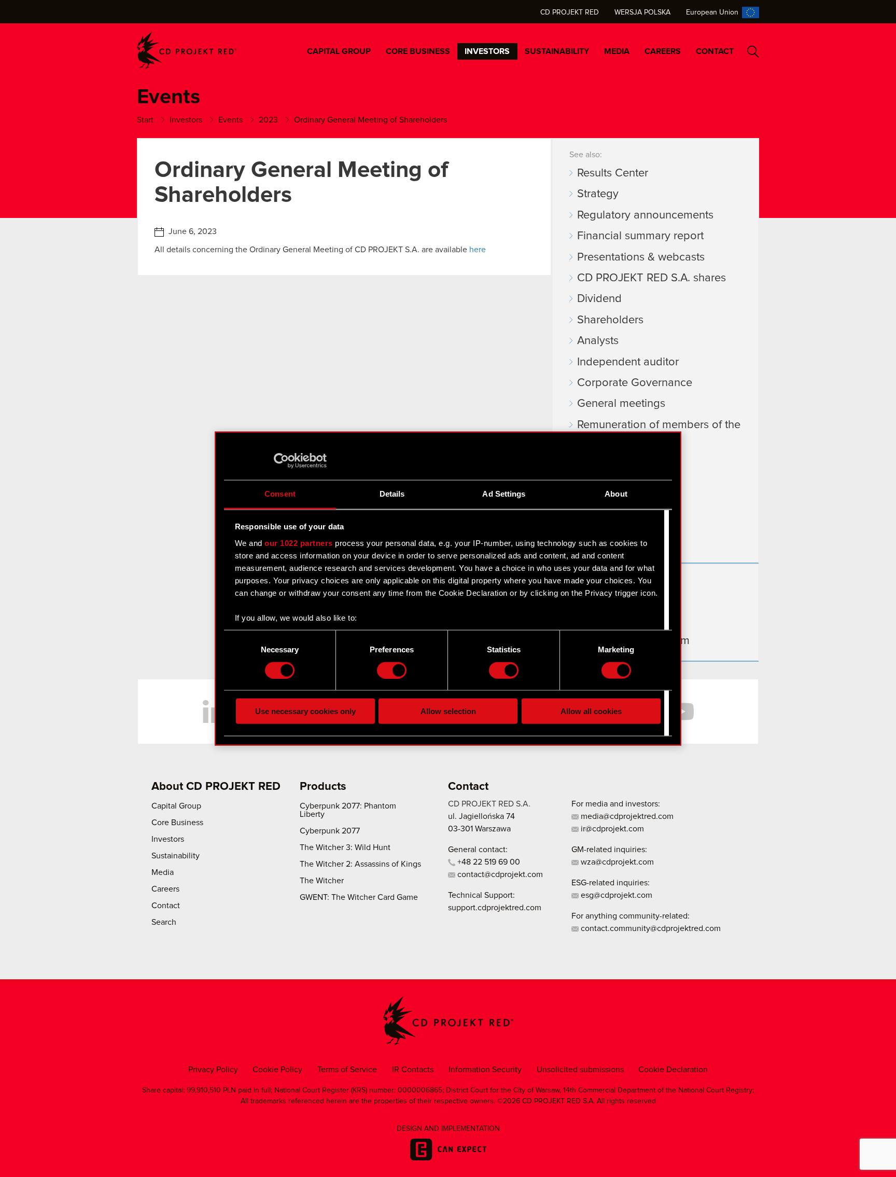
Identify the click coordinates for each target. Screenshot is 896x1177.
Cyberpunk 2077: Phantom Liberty (348, 810)
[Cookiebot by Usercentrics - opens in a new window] (281, 460)
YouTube (681, 711)
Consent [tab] (280, 493)
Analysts (598, 341)
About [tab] (616, 493)
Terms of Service (347, 1069)
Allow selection (448, 711)
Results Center (612, 173)
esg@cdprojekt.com (615, 895)
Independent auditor (628, 362)
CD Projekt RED (569, 12)
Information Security (485, 1069)
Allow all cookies (591, 711)
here (477, 249)
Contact (715, 51)
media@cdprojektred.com (626, 816)
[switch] (392, 670)
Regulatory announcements (645, 215)
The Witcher (322, 881)
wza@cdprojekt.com (616, 862)
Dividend (599, 299)
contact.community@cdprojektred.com (650, 928)
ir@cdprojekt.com (611, 829)
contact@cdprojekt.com (499, 874)
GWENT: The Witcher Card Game (359, 897)
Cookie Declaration (673, 1069)
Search (753, 52)
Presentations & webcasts (641, 257)
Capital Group (339, 51)
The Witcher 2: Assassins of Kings (360, 864)
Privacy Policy (213, 1069)
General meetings (621, 403)
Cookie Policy (277, 1069)
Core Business (418, 51)
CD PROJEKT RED (186, 50)
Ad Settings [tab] (503, 493)
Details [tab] (392, 493)
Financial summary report (640, 236)
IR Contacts (412, 1069)
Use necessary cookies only (305, 711)
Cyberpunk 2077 (330, 831)
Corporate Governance (634, 383)
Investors (487, 51)
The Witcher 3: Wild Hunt (345, 847)
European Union (712, 12)
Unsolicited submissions (580, 1069)
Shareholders (610, 320)
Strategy (598, 194)
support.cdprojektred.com (494, 908)
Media (616, 51)
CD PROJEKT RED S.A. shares (651, 278)
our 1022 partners (298, 542)
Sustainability (557, 51)
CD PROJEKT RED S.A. (489, 804)
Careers (663, 51)
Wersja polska (642, 12)
